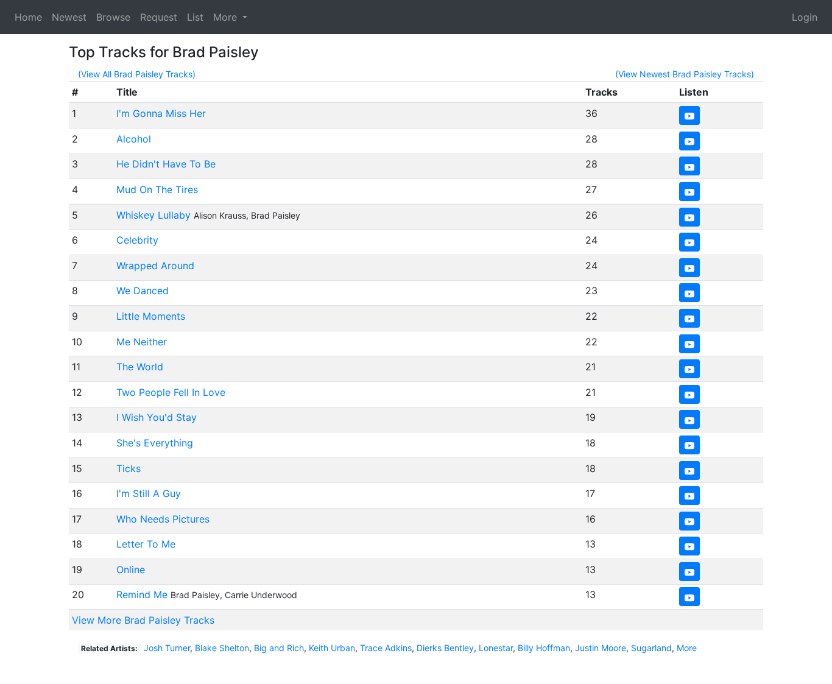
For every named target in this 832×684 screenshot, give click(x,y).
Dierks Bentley (445, 648)
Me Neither (141, 342)
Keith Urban (332, 648)
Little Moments (150, 316)
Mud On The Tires (157, 189)
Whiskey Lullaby (153, 215)
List (195, 17)
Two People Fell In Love (170, 392)
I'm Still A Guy (148, 493)
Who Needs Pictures (163, 519)
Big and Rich (279, 648)
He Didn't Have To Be (166, 164)
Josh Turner (167, 648)
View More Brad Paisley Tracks (143, 620)
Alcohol (133, 139)
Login (804, 17)
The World (139, 367)
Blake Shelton (222, 648)
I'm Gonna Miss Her (161, 113)
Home (28, 17)
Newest (69, 17)
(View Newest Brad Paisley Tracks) (684, 74)
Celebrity (137, 240)
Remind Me (141, 594)
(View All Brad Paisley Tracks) (137, 74)
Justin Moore (600, 648)
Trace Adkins (386, 648)
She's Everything (154, 443)
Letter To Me (145, 544)
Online (130, 569)
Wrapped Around (155, 265)
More (687, 648)
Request (158, 17)
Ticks (128, 468)
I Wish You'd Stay (156, 417)
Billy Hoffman (544, 648)
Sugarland (651, 648)
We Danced (142, 290)
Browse (113, 17)
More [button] (226, 17)
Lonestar (496, 648)
